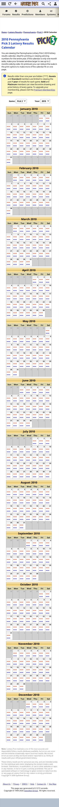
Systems (51, 14)
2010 (44, 101)
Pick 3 (40, 32)
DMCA (25, 784)
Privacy (16, 784)
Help (32, 784)
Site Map (52, 784)
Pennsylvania (29, 32)
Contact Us (41, 784)
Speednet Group (31, 790)
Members (40, 14)
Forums (6, 14)
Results (16, 14)
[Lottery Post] (29, 4)
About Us (7, 784)
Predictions (27, 14)
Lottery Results (15, 32)
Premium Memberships (44, 89)
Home (4, 32)
